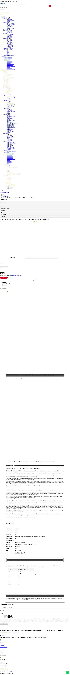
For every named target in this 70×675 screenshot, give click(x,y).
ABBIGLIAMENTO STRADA (5, 208)
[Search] (50, 6)
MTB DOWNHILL (3, 206)
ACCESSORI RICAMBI (4, 204)
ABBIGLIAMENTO (3, 202)
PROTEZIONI (3, 210)
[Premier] (4, 269)
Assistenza (2, 650)
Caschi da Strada (5, 196)
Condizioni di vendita (3, 647)
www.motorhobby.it (3, 668)
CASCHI (3, 195)
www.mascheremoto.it (4, 669)
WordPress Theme (3, 671)
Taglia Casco (12, 257)
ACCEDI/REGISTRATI (4, 12)
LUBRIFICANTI (3, 214)
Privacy (1, 652)
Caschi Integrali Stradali (18, 275)
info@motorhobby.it (3, 667)
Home (3, 194)
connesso (5, 632)
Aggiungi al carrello (4, 277)
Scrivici (2, 273)
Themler (12, 671)
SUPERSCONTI (3, 216)
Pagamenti (2, 645)
